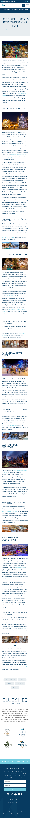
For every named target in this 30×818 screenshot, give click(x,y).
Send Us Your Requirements (9, 1)
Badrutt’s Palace (9, 296)
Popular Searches (14, 802)
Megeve (22, 679)
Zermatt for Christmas (10, 446)
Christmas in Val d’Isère (12, 354)
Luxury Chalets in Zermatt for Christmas (13, 503)
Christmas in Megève (14, 108)
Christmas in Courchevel (10, 538)
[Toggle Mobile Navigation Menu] (27, 5)
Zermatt (15, 687)
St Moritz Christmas (14, 254)
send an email (23, 667)
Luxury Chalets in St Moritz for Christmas (14, 323)
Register (15, 789)
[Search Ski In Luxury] (23, 5)
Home (3, 8)
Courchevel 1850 (20, 567)
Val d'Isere (20, 683)
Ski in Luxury (14, 799)
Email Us (24, 762)
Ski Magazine (11, 8)
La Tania (4, 579)
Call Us (15, 762)
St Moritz (9, 683)
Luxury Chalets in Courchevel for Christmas (15, 614)
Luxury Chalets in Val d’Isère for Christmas (14, 410)
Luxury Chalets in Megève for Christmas (15, 220)
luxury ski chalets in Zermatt (9, 511)
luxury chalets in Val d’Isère (9, 425)
